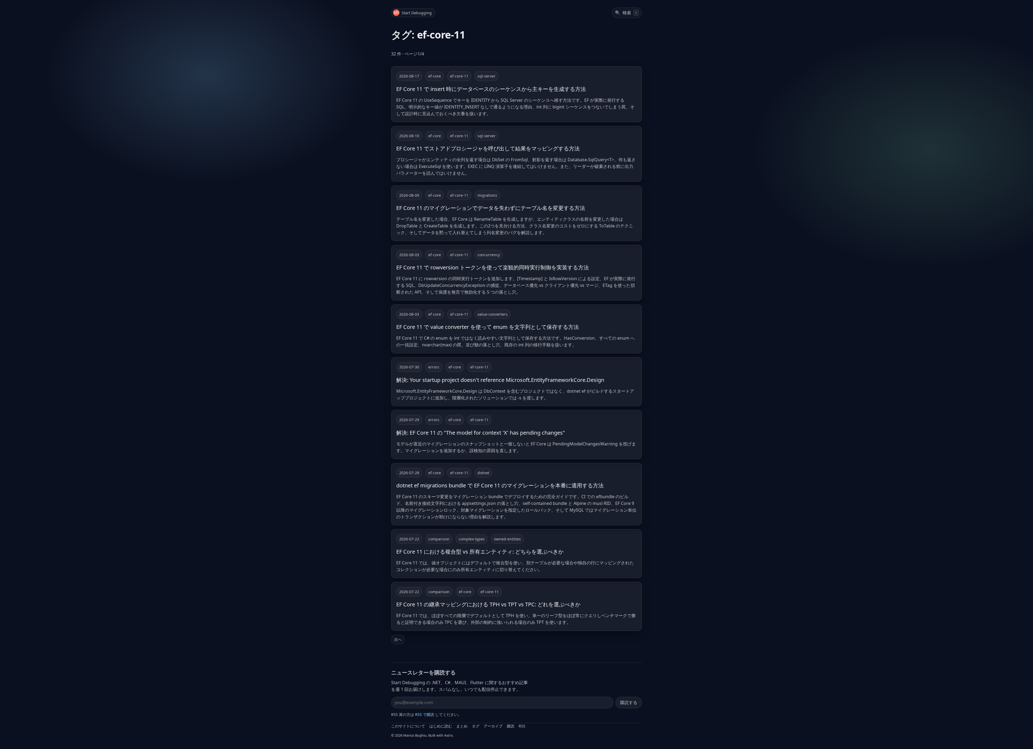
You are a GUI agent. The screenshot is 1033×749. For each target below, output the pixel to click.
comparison (439, 538)
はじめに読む (440, 726)
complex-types (472, 538)
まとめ (462, 726)
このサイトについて (408, 726)
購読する (628, 702)
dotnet (483, 472)
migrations (487, 195)
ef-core (434, 76)
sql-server (486, 76)
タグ (475, 726)
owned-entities (507, 538)
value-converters (492, 314)
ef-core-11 (459, 76)
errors (433, 367)
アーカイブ (493, 726)
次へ (398, 639)
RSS (522, 726)
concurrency (488, 254)
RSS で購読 (424, 714)
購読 (510, 726)
